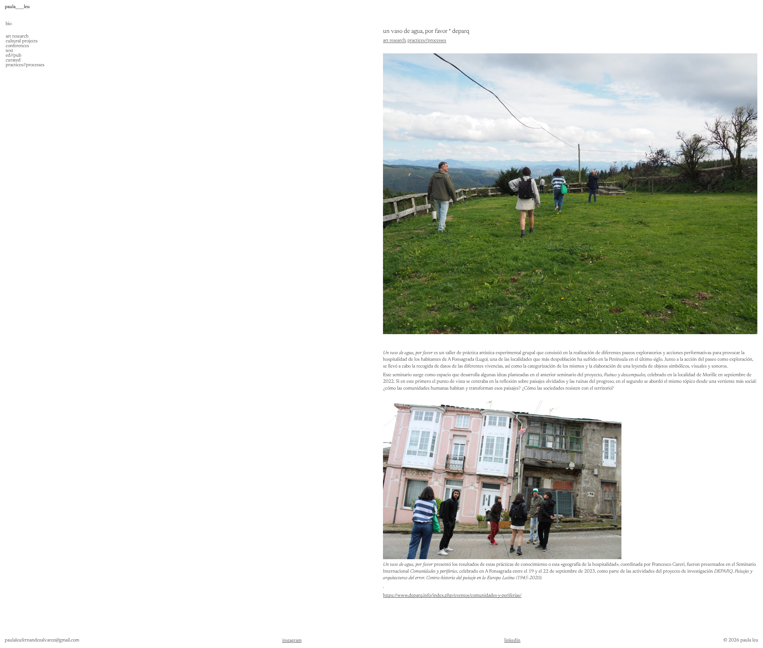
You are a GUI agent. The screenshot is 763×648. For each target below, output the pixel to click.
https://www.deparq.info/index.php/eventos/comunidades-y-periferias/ (452, 595)
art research (394, 40)
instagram (292, 640)
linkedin (512, 640)
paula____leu (17, 6)
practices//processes (426, 40)
